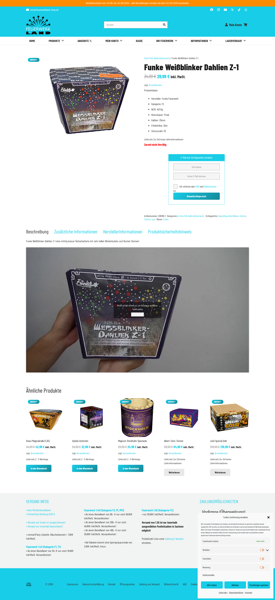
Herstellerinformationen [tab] (122, 231)
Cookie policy (223, 592)
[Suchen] (164, 24)
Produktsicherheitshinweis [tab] (169, 231)
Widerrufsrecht (171, 584)
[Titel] (232, 10)
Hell (230, 215)
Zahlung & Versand (174, 538)
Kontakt (112, 584)
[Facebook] (212, 10)
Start (146, 58)
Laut (153, 219)
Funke (166, 219)
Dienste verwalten (208, 575)
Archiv (180, 215)
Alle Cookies (212, 585)
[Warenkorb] (245, 25)
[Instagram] (218, 10)
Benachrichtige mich (196, 196)
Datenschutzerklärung (236, 592)
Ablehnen (235, 585)
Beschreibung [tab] (37, 231)
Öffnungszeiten (127, 584)
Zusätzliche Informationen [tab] (75, 231)
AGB (197, 186)
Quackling (223, 215)
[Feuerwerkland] (38, 24)
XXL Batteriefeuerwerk (160, 58)
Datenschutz (210, 186)
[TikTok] (239, 10)
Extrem (243, 215)
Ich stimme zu (137, 314)
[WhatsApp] (246, 10)
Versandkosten (155, 84)
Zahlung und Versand (149, 584)
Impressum (248, 592)
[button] (268, 517)
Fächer (147, 219)
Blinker (236, 215)
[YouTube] (225, 10)
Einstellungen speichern (258, 585)
